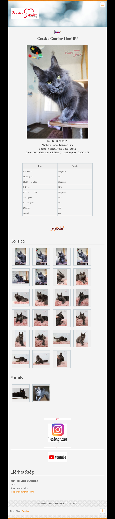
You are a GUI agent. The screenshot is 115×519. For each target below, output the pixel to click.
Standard (25, 511)
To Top (102, 511)
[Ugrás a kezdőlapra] (57, 16)
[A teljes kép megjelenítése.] (20, 256)
